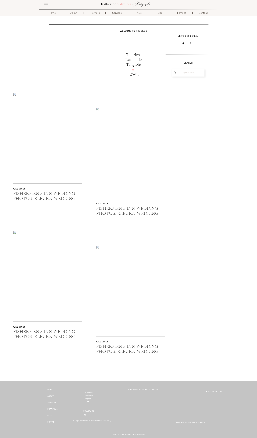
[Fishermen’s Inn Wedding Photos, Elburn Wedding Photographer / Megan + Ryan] (130, 153)
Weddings (19, 189)
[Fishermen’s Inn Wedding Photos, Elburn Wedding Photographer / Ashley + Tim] (130, 291)
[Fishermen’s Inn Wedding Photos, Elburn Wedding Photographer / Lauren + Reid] (47, 276)
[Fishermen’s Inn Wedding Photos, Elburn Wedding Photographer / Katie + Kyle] (47, 138)
